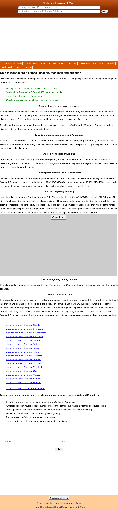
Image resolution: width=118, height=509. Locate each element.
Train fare (84, 63)
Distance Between (11, 63)
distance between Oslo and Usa (21, 371)
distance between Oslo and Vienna (23, 378)
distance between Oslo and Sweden (23, 340)
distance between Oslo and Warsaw (23, 382)
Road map (58, 63)
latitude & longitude (103, 63)
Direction (44, 63)
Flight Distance (23, 67)
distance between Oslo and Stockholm (24, 336)
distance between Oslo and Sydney (23, 344)
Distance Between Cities (49, 507)
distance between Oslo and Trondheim (25, 367)
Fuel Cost (6, 67)
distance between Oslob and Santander (25, 388)
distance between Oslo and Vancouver (24, 375)
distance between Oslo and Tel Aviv (23, 348)
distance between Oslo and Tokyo (22, 352)
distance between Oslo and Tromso (23, 363)
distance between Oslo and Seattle (23, 325)
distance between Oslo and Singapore (24, 329)
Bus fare (71, 63)
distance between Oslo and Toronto (23, 359)
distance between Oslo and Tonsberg (24, 355)
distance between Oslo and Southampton (26, 332)
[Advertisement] (59, 39)
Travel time (30, 63)
